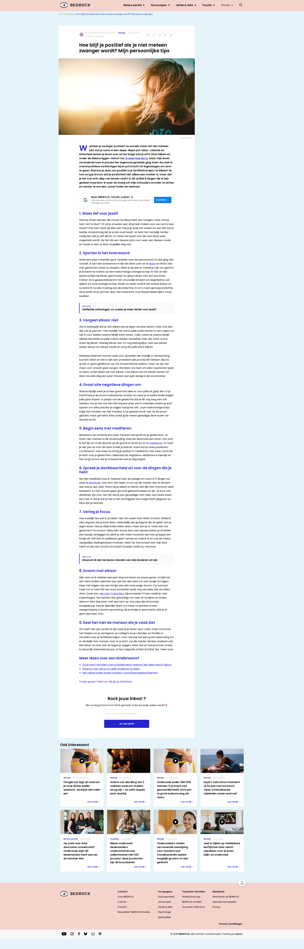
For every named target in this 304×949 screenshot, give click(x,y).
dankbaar (95, 483)
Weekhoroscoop (191, 896)
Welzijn (225, 5)
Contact (122, 907)
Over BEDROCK (126, 896)
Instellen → (163, 199)
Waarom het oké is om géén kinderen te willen (111, 669)
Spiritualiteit (164, 917)
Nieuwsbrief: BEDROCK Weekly (134, 912)
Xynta (238, 934)
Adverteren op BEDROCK (225, 896)
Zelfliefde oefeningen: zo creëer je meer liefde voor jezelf (119, 309)
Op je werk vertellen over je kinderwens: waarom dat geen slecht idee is (126, 664)
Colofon (122, 901)
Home (62, 14)
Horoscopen (159, 5)
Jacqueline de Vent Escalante (100, 32)
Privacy (216, 907)
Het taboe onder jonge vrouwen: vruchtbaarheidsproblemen (120, 673)
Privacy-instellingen (230, 923)
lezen (152, 263)
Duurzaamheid (166, 896)
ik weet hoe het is (137, 158)
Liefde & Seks (184, 5)
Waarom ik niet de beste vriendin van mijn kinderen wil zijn (119, 560)
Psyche (207, 5)
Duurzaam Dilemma (193, 907)
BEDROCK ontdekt (192, 901)
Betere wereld (133, 5)
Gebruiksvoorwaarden (224, 901)
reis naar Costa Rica (111, 593)
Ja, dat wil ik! (126, 723)
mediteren (156, 443)
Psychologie (164, 912)
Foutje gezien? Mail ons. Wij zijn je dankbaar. (106, 681)
